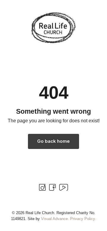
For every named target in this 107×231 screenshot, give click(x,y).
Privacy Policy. (83, 218)
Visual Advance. (55, 218)
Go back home (53, 141)
